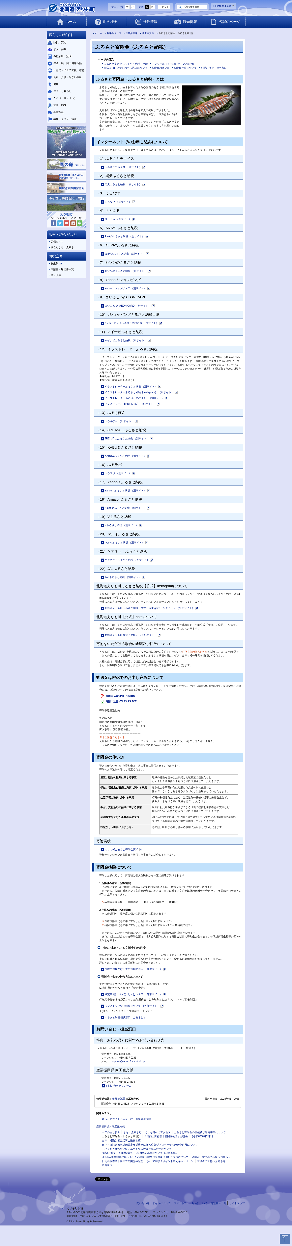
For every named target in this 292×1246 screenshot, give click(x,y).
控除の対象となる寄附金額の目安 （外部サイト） (135, 969)
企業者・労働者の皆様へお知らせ (211, 1157)
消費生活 (107, 1165)
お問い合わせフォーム (118, 1085)
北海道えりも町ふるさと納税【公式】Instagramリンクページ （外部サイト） (151, 608)
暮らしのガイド (61, 35)
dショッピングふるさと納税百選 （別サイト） (133, 323)
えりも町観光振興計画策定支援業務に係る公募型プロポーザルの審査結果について (149, 1144)
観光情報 (190, 22)
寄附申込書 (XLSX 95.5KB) (121, 701)
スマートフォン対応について (190, 1203)
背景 (140, 7)
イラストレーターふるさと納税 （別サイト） (132, 387)
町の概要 (110, 22)
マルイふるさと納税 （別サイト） (126, 543)
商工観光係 (148, 33)
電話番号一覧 (218, 1203)
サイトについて (162, 1203)
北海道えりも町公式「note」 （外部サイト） (132, 635)
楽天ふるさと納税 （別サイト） (125, 185)
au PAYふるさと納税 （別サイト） (126, 254)
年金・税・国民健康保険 (67, 63)
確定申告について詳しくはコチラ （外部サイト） (135, 995)
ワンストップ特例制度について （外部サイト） (134, 1006)
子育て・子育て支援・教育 (68, 70)
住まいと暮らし (62, 91)
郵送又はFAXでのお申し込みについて (126, 67)
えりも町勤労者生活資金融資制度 (121, 1140)
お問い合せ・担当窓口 (214, 67)
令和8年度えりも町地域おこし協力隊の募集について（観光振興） (140, 1152)
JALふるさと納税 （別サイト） (124, 577)
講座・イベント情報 (65, 119)
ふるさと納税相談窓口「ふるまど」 (125, 1017)
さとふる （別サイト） (119, 219)
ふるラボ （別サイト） (119, 473)
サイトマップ (237, 1203)
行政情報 (150, 22)
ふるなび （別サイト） (119, 202)
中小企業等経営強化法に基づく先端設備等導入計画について (137, 1148)
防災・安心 (59, 42)
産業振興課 (131, 33)
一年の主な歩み (111, 1132)
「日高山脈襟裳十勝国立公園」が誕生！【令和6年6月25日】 (179, 1136)
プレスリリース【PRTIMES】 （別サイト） (132, 404)
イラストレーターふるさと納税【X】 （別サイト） (136, 398)
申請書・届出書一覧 (62, 269)
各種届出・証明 (62, 56)
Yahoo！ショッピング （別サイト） (127, 289)
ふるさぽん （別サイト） (121, 422)
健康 (56, 84)
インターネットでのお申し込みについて (175, 63)
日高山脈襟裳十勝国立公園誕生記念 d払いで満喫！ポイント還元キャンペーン (148, 1161)
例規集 (56, 264)
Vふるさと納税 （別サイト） (123, 525)
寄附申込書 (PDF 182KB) (120, 696)
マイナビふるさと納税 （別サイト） (127, 341)
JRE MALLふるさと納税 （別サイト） (128, 439)
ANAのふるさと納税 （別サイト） (126, 237)
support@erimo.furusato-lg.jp (128, 1061)
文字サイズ (117, 7)
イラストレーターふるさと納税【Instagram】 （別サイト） (141, 393)
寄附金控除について (185, 67)
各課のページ (229, 22)
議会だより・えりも (62, 247)
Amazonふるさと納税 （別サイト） (127, 508)
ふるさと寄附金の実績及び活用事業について (200, 1132)
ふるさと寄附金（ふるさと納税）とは (126, 63)
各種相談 (58, 112)
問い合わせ (142, 1203)
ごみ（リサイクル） (65, 98)
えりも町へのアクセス (158, 1132)
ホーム (70, 22)
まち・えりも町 (132, 1132)
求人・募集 (59, 49)
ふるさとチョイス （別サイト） (125, 167)
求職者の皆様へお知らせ (211, 1161)
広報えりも (57, 241)
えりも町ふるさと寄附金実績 (123, 850)
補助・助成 (59, 105)
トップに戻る (285, 1239)
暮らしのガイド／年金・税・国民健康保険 (126, 1119)
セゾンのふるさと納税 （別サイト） (127, 271)
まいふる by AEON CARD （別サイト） (129, 306)
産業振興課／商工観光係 (110, 1126)
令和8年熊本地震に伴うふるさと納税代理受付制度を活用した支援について (145, 1157)
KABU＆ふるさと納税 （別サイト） (127, 456)
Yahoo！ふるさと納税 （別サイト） (127, 491)
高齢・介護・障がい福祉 (67, 77)
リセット (164, 7)
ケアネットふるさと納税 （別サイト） (129, 560)
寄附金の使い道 (161, 67)
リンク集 (56, 275)
